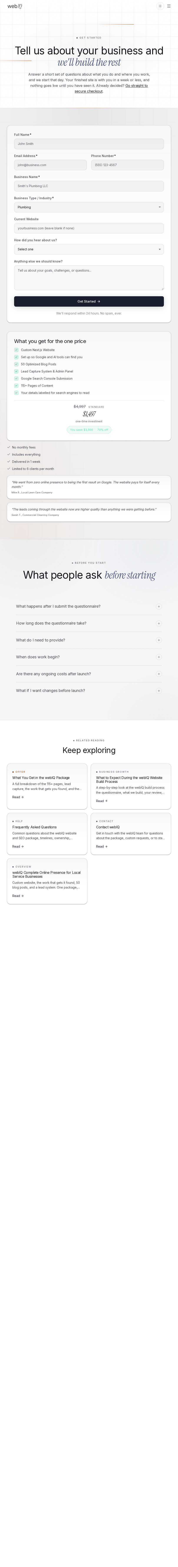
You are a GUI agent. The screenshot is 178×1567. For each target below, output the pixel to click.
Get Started (86, 301)
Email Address (26, 156)
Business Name (27, 177)
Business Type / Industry (34, 198)
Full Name (22, 134)
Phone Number (103, 156)
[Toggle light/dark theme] (160, 6)
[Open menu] (169, 6)
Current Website (26, 219)
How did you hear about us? (35, 240)
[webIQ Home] (15, 6)
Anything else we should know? (38, 261)
